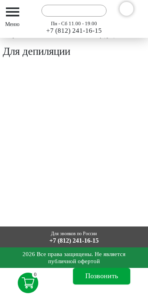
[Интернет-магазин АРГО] (30, 10)
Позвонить (101, 276)
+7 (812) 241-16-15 (74, 30)
